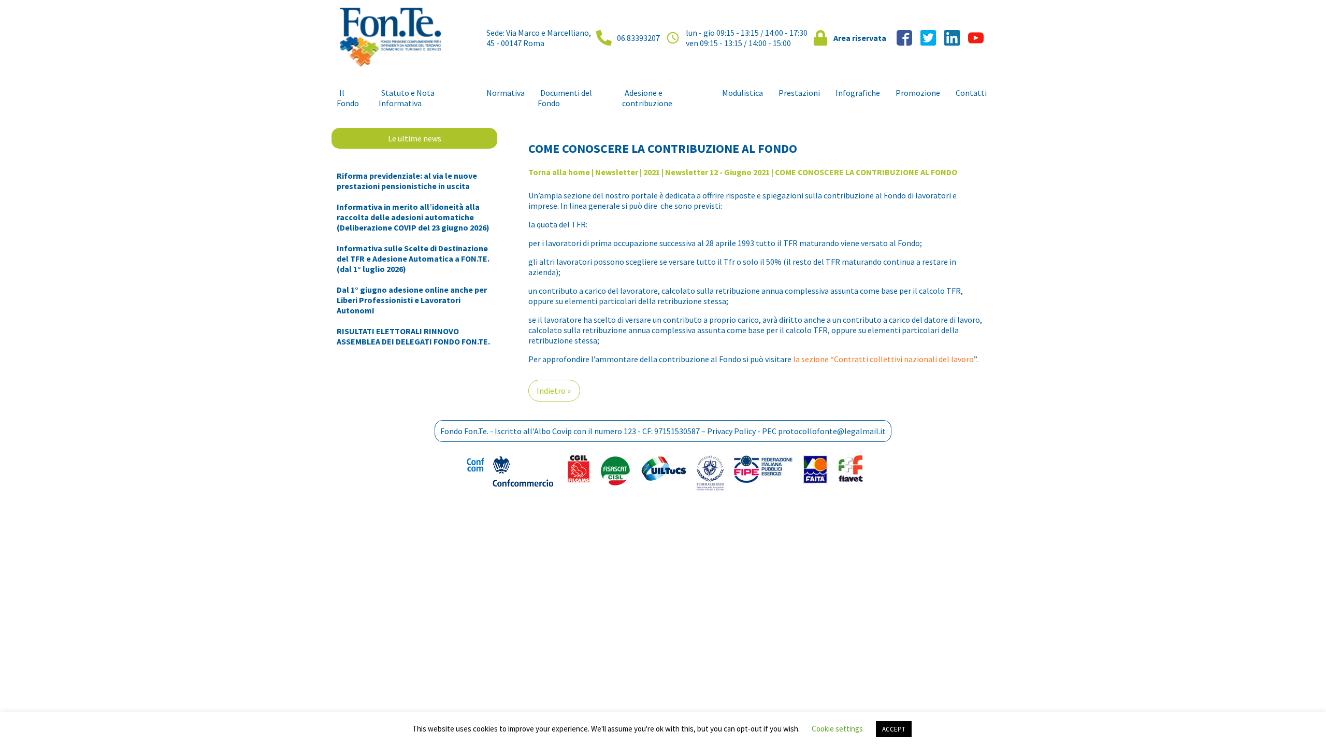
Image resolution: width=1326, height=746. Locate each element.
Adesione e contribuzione (647, 98)
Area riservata (859, 38)
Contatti (971, 93)
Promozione (918, 93)
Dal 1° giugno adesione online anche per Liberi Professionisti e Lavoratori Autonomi (412, 299)
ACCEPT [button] (893, 729)
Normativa (505, 93)
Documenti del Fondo (565, 98)
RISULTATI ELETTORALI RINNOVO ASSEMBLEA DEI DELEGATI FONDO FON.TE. (413, 336)
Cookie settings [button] (837, 729)
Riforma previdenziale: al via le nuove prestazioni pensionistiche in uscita (407, 180)
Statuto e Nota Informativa (407, 98)
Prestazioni (799, 93)
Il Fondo (348, 98)
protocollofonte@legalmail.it (832, 431)
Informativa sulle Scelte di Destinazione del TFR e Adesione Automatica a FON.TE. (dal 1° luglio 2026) (413, 258)
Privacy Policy (731, 431)
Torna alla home (559, 172)
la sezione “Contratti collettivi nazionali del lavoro (883, 359)
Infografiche (857, 93)
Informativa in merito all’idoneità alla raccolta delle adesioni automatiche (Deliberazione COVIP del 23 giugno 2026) (413, 217)
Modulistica (742, 93)
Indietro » (554, 390)
